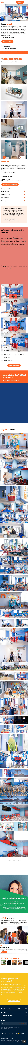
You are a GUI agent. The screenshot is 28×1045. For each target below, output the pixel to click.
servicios (22, 52)
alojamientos (4, 52)
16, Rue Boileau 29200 (8, 37)
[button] (9, 962)
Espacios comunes (14, 52)
